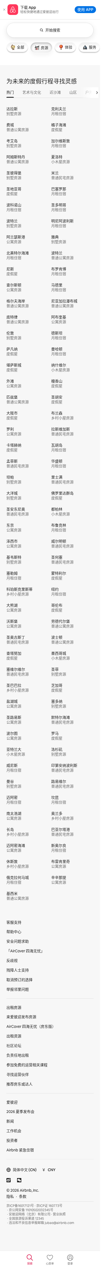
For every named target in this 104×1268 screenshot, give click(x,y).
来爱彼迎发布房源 (21, 1016)
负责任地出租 (17, 1055)
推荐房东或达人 (19, 1084)
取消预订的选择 (19, 979)
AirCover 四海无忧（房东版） (31, 1026)
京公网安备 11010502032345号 (31, 1210)
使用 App (85, 9)
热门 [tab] (10, 92)
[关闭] (4, 9)
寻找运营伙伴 (17, 1074)
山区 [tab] (73, 92)
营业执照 (59, 1214)
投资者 (12, 1140)
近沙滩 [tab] (55, 92)
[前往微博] (8, 1180)
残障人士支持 (17, 970)
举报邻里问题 (17, 989)
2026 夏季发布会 (20, 1111)
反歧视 (12, 960)
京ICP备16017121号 (20, 1206)
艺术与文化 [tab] (31, 92)
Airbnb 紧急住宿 (20, 1150)
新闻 (10, 1121)
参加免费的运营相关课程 (26, 1064)
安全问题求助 (17, 941)
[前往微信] (19, 1180)
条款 (22, 1196)
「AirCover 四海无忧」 (25, 951)
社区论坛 (13, 1045)
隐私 (10, 1196)
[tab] (17, 47)
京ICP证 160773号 (49, 1206)
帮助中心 (13, 931)
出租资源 (13, 1036)
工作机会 (13, 1130)
